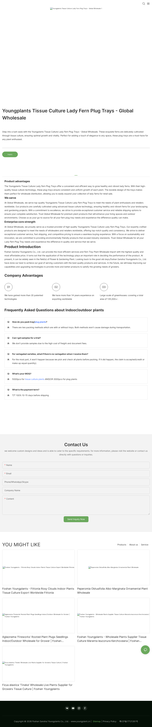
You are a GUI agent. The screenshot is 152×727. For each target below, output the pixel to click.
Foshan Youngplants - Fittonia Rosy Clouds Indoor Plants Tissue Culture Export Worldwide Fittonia (38, 590)
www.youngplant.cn (80, 721)
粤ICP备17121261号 (128, 721)
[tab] (76, 174)
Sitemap (96, 721)
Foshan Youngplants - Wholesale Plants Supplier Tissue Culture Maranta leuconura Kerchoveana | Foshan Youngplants (111, 639)
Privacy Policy (111, 721)
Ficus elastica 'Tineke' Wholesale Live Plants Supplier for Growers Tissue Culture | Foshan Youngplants (37, 686)
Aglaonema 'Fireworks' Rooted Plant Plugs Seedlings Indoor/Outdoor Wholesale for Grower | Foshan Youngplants (35, 639)
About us (133, 544)
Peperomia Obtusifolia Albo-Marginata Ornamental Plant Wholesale (112, 590)
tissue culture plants (34, 379)
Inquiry (10, 154)
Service (144, 544)
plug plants (40, 322)
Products (121, 544)
